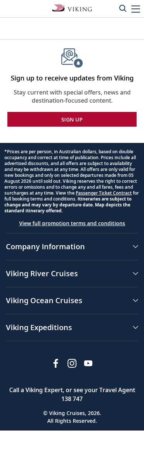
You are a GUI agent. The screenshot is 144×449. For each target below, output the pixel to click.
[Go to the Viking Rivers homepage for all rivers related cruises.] (72, 7)
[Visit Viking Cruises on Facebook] (55, 363)
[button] (135, 8)
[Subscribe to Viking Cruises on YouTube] (88, 363)
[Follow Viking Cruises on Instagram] (72, 363)
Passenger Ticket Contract (104, 193)
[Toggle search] (122, 8)
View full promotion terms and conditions (72, 223)
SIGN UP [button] (72, 119)
